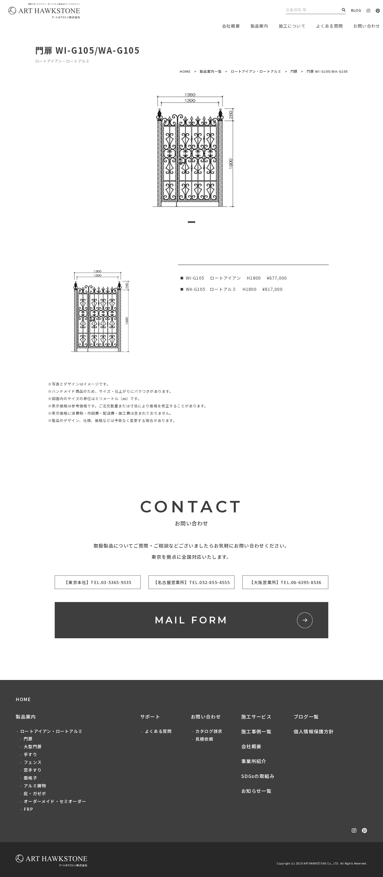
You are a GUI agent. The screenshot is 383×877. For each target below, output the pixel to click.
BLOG (356, 10)
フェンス (33, 762)
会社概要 (251, 746)
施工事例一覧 (256, 731)
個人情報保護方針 (314, 731)
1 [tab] (191, 222)
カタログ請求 (208, 731)
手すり (30, 754)
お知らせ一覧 (256, 790)
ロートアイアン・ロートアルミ (256, 71)
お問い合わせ (206, 716)
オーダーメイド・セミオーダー (55, 801)
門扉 (294, 71)
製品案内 (259, 26)
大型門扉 (33, 746)
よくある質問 (329, 26)
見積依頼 (204, 739)
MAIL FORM (191, 620)
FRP (28, 809)
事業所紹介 (254, 761)
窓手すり (33, 770)
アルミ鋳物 (35, 785)
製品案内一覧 (211, 71)
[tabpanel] (191, 149)
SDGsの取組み (258, 775)
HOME (185, 71)
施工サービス (256, 716)
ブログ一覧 (306, 716)
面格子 (30, 778)
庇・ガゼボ (35, 793)
